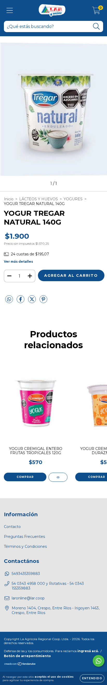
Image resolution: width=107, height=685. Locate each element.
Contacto (12, 526)
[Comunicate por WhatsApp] (98, 661)
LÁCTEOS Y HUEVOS (38, 199)
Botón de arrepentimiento (27, 656)
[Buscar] (96, 26)
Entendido (92, 678)
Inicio (9, 199)
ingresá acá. (88, 651)
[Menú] (10, 10)
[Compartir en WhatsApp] (9, 299)
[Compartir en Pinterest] (43, 301)
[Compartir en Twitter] (32, 301)
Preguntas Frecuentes (24, 536)
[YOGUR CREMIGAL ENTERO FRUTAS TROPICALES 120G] (58, 477)
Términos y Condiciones (25, 546)
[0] (96, 11)
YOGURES (73, 199)
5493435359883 (26, 573)
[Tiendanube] (20, 664)
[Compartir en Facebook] (21, 301)
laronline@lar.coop (28, 598)
